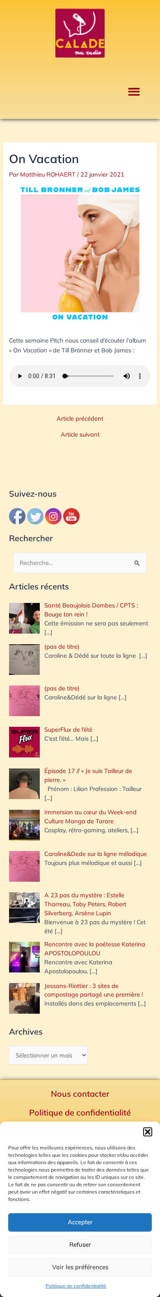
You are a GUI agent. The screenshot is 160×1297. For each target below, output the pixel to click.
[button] (148, 1132)
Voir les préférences (80, 1267)
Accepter (80, 1222)
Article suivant (80, 435)
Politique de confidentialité (76, 1286)
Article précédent (80, 419)
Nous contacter (80, 1094)
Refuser (80, 1244)
